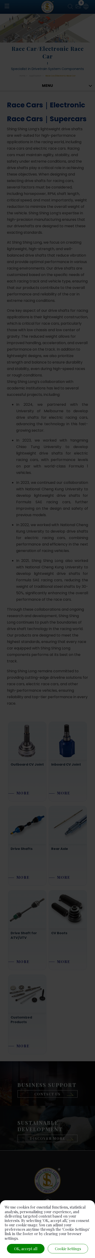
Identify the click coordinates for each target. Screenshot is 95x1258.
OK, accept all (25, 1248)
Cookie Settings (68, 1248)
